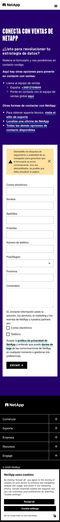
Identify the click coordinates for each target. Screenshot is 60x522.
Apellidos (11, 213)
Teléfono (16, 334)
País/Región (13, 257)
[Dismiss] (49, 161)
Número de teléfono (17, 242)
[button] (56, 5)
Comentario (13, 286)
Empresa (11, 228)
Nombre (11, 199)
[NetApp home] (13, 5)
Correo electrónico (16, 185)
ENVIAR (15, 365)
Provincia (11, 271)
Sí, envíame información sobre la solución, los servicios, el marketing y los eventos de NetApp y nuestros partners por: (29, 317)
